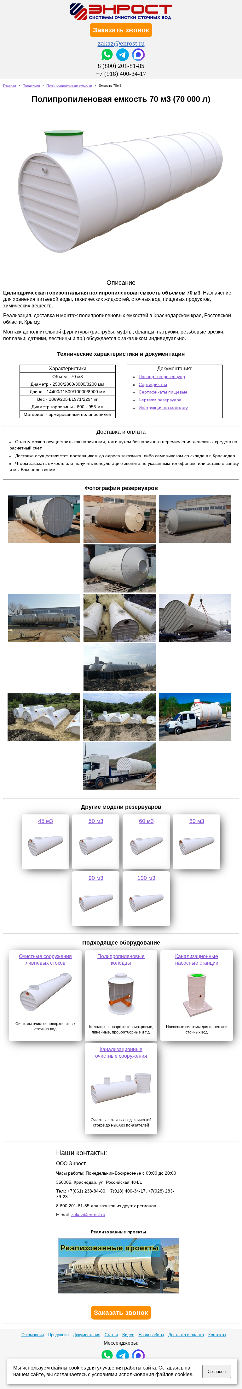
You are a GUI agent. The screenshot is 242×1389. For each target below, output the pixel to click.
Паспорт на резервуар (162, 376)
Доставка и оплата (186, 1334)
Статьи (111, 1334)
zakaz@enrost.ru (121, 43)
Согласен (217, 1371)
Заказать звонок (121, 30)
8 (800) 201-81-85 (121, 65)
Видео (128, 1334)
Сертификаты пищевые (163, 391)
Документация (86, 1334)
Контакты (217, 1334)
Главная (9, 85)
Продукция (31, 85)
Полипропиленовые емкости (69, 85)
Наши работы (151, 1334)
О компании (32, 1334)
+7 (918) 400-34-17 (121, 73)
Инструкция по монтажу (163, 407)
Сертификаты (153, 384)
